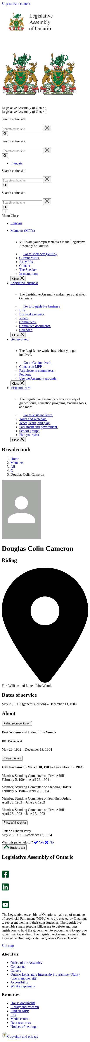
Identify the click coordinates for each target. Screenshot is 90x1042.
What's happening (22, 986)
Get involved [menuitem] (19, 339)
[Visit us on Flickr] (4, 899)
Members (16, 463)
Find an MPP (19, 1011)
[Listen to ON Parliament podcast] (4, 895)
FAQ (13, 1015)
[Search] (5, 133)
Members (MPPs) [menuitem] (22, 230)
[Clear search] (47, 128)
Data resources (20, 1023)
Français (16, 163)
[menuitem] (39, 254)
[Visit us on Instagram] (4, 868)
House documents (22, 1003)
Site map (8, 945)
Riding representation (16, 723)
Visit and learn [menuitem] (20, 388)
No (51, 842)
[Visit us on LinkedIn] (5, 889)
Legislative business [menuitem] (24, 283)
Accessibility (19, 982)
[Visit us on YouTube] (5, 907)
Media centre (19, 1019)
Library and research (24, 1007)
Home (14, 459)
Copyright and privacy (22, 1036)
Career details (12, 758)
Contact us (17, 966)
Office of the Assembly (26, 962)
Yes (41, 842)
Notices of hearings (23, 1026)
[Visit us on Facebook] (5, 876)
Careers (15, 970)
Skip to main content (16, 3)
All (12, 466)
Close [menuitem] (16, 278)
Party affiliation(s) (14, 822)
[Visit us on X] (4, 881)
